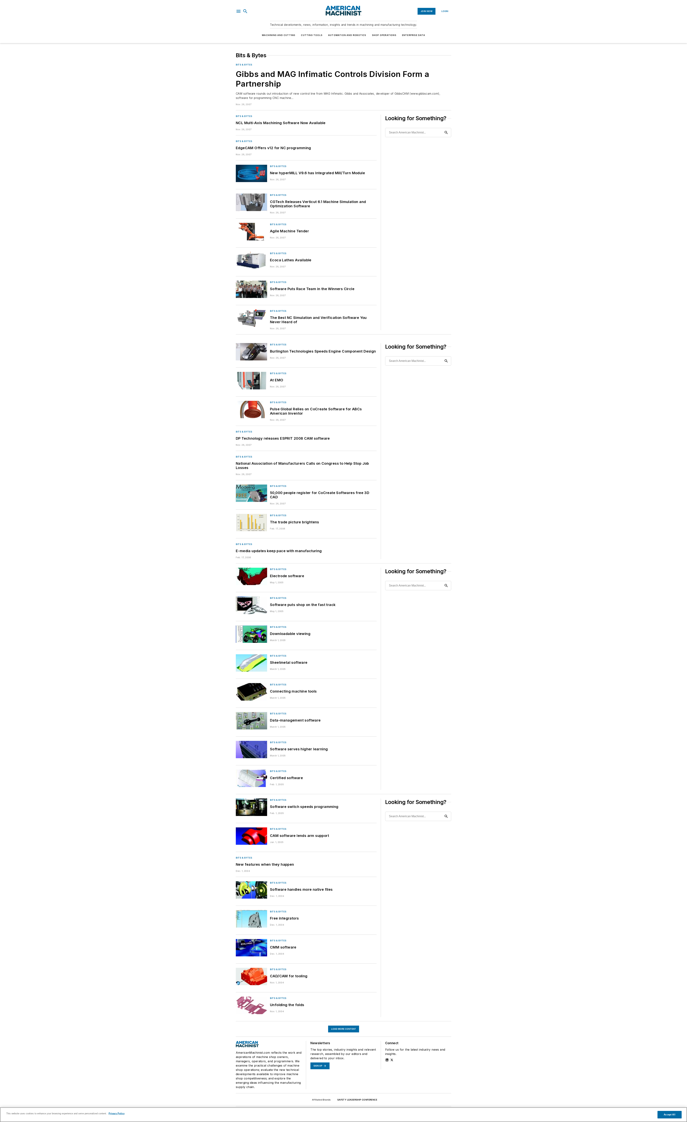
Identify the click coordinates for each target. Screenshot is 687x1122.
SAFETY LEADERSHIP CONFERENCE (357, 1099)
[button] (238, 11)
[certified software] (251, 778)
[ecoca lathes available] (251, 260)
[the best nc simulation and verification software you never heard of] (251, 318)
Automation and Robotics (347, 35)
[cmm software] (251, 947)
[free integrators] (251, 918)
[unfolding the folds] (251, 1005)
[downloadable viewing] (251, 634)
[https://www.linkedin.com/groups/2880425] (387, 1060)
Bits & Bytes (244, 64)
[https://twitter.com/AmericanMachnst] (392, 1060)
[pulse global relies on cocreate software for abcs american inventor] (251, 409)
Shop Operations (384, 35)
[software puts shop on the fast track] (251, 605)
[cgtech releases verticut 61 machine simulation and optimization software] (251, 202)
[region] (343, 1114)
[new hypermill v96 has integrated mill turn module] (251, 173)
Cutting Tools (311, 35)
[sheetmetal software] (251, 663)
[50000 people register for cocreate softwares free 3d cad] (251, 493)
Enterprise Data (413, 35)
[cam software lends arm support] (251, 836)
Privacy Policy (117, 1113)
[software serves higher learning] (251, 749)
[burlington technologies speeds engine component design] (251, 351)
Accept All (669, 1114)
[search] (245, 11)
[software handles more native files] (251, 890)
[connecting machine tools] (251, 691)
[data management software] (251, 720)
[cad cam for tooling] (251, 976)
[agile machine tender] (251, 231)
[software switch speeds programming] (251, 807)
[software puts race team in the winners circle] (251, 289)
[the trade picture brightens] (251, 522)
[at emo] (251, 380)
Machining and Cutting (278, 35)
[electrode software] (251, 576)
